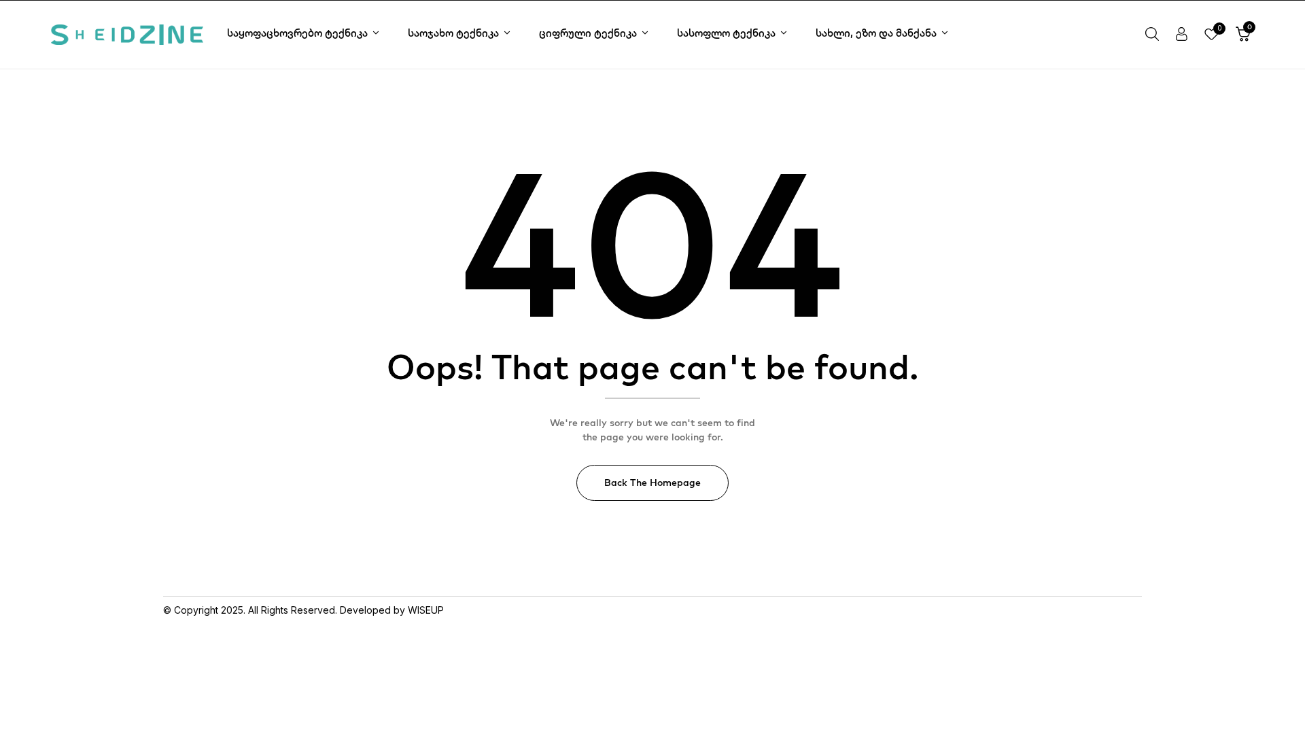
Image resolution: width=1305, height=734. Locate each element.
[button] (1243, 35)
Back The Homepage (652, 482)
